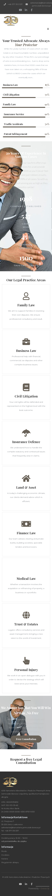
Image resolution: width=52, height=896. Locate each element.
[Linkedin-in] (26, 10)
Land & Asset (26, 487)
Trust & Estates (26, 624)
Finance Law (26, 533)
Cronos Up (45, 888)
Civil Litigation (26, 396)
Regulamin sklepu (10, 862)
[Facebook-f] (31, 10)
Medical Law (26, 578)
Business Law (26, 350)
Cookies (5, 855)
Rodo (4, 851)
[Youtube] (20, 10)
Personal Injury (26, 670)
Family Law (26, 305)
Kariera (4, 858)
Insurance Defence (26, 442)
